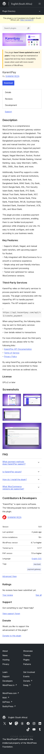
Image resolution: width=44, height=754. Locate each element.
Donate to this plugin (11, 635)
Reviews (9, 99)
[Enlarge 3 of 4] (17, 411)
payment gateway (34, 569)
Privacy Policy (10, 356)
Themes (26, 655)
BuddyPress (9, 706)
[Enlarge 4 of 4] (38, 426)
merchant (37, 564)
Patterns (27, 664)
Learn (4, 672)
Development (11, 105)
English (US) (37, 559)
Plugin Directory (8, 11)
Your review (7, 595)
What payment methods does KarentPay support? (14, 463)
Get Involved (29, 672)
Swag (27, 685)
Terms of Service (11, 353)
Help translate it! (26, 20)
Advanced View (9, 576)
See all (39, 595)
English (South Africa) (18, 717)
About (5, 651)
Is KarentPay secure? (12, 472)
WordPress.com (10, 693)
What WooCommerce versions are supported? (13, 487)
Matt (5, 697)
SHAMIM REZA (12, 76)
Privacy (5, 664)
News (5, 655)
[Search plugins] (28, 28)
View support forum (11, 613)
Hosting (5, 659)
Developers (7, 681)
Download (8, 83)
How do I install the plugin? (14, 479)
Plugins (26, 659)
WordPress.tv (9, 685)
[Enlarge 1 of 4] (17, 397)
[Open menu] (40, 3)
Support (8, 111)
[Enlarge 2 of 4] (38, 397)
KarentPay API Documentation (18, 349)
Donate (27, 681)
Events (26, 676)
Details (8, 92)
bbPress (7, 702)
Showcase (28, 651)
